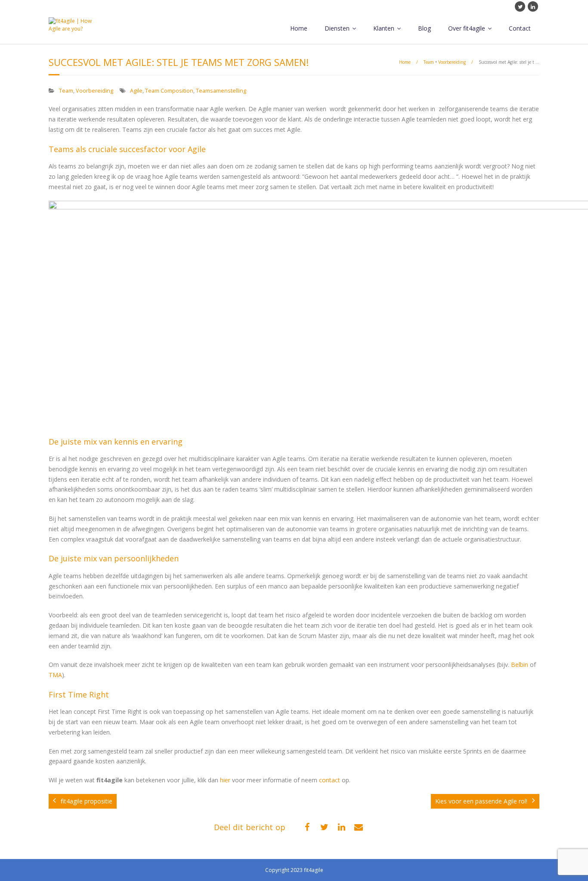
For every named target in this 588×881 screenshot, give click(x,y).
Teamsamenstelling (221, 90)
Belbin (519, 664)
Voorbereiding (452, 62)
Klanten (383, 28)
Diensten (337, 28)
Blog (424, 28)
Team (429, 62)
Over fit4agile (466, 28)
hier (225, 780)
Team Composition (169, 90)
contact (329, 780)
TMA (55, 675)
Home (298, 28)
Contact (520, 28)
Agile (136, 90)
